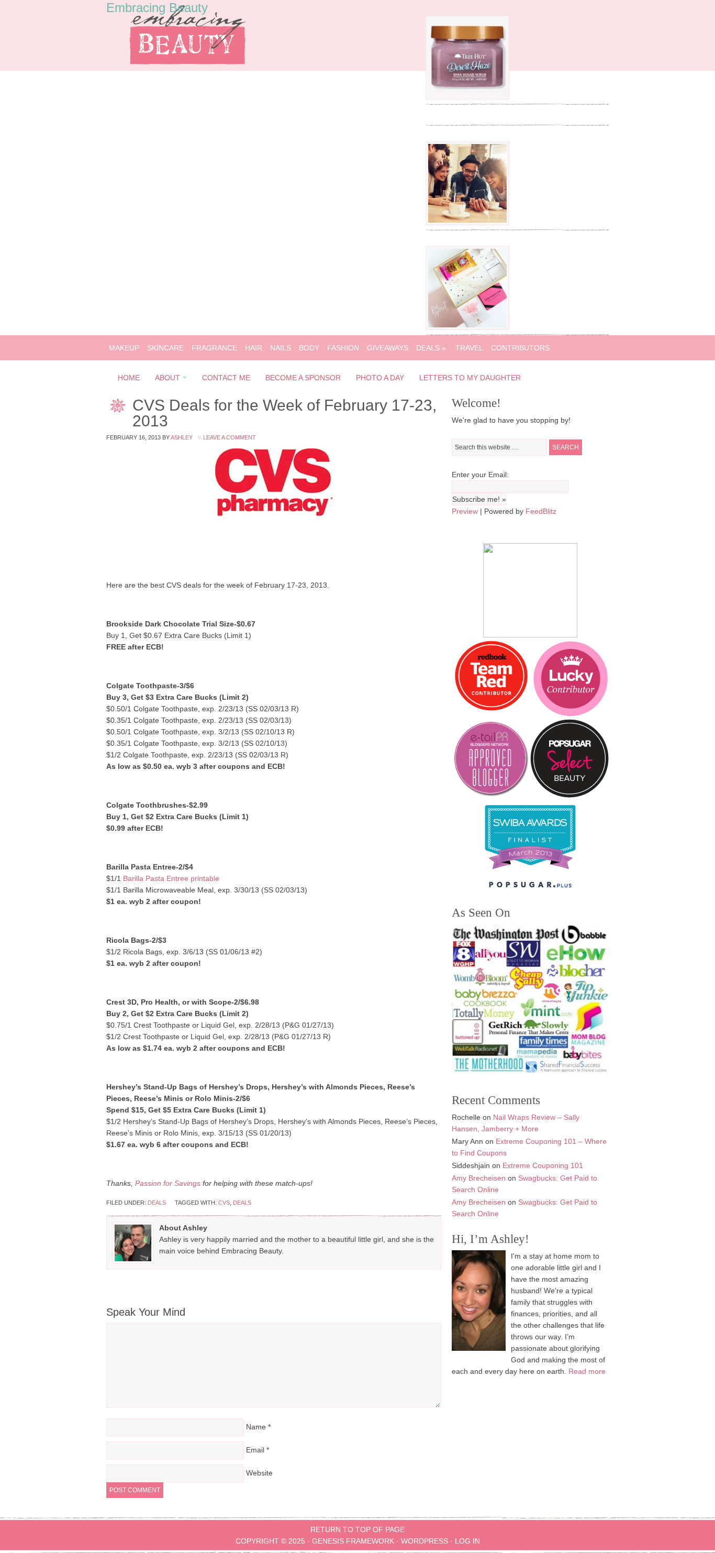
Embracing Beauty (157, 8)
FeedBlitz (541, 511)
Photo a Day (380, 377)
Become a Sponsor (303, 377)
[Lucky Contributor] (570, 713)
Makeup (124, 348)
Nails (280, 348)
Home (129, 377)
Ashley (182, 437)
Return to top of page (357, 1529)
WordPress (424, 1541)
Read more (587, 1371)
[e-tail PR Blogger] (491, 795)
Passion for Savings (167, 1183)
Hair (253, 348)
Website (259, 1473)
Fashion (343, 348)
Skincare (165, 348)
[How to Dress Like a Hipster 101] (467, 222)
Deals (431, 348)
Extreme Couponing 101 (542, 1165)
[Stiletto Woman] (530, 871)
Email (255, 1450)
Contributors (520, 348)
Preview (465, 511)
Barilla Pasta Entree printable (171, 878)
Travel (469, 348)
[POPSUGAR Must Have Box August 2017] (467, 327)
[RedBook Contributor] (492, 713)
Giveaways (387, 348)
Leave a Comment (229, 437)
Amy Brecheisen (479, 1178)
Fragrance (214, 348)
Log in (467, 1541)
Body (309, 348)
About (164, 379)
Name (256, 1427)
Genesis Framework (353, 1541)
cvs (224, 1202)
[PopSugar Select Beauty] (569, 795)
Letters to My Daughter (470, 377)
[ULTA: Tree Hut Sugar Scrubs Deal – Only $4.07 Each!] (467, 97)
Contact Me (226, 377)
